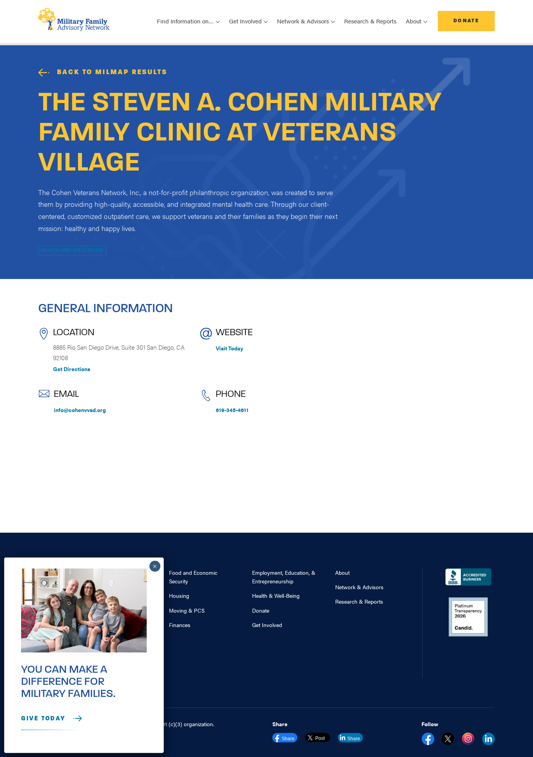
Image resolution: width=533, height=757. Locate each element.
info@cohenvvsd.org (80, 410)
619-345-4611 (232, 410)
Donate (466, 21)
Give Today (43, 719)
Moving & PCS (186, 610)
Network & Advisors (359, 587)
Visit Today (229, 348)
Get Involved (267, 625)
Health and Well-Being (72, 250)
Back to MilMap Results (112, 72)
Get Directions (71, 369)
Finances (179, 625)
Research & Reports (370, 21)
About (342, 572)
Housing (179, 595)
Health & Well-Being (276, 595)
